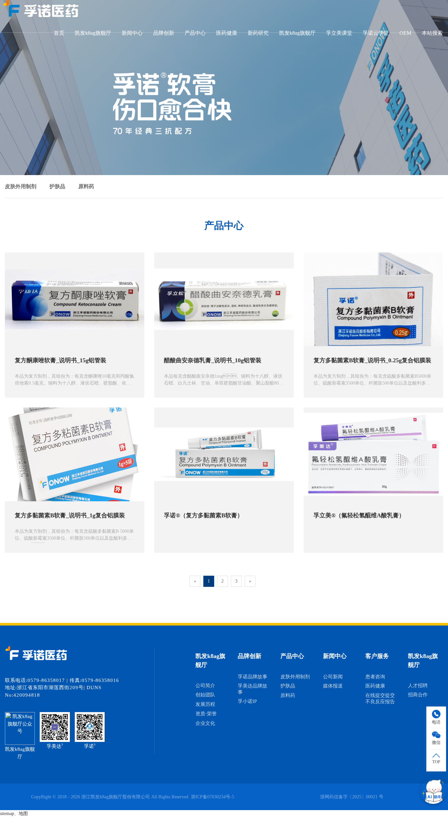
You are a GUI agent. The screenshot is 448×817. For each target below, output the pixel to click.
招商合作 (418, 694)
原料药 (86, 186)
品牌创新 (163, 33)
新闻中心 (132, 33)
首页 (59, 33)
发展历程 (205, 704)
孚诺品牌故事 (252, 676)
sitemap (7, 813)
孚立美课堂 (339, 33)
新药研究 (258, 33)
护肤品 (57, 186)
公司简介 (205, 685)
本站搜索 (432, 33)
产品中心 (195, 33)
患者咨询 (375, 676)
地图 (23, 813)
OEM (405, 33)
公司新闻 (333, 676)
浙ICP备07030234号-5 (212, 796)
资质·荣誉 (206, 713)
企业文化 (205, 723)
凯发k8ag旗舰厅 (93, 33)
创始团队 (205, 694)
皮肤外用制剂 (20, 186)
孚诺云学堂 (376, 33)
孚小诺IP (247, 701)
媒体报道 (333, 685)
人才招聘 (418, 685)
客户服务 (377, 656)
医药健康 (226, 33)
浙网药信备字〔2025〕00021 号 (351, 796)
